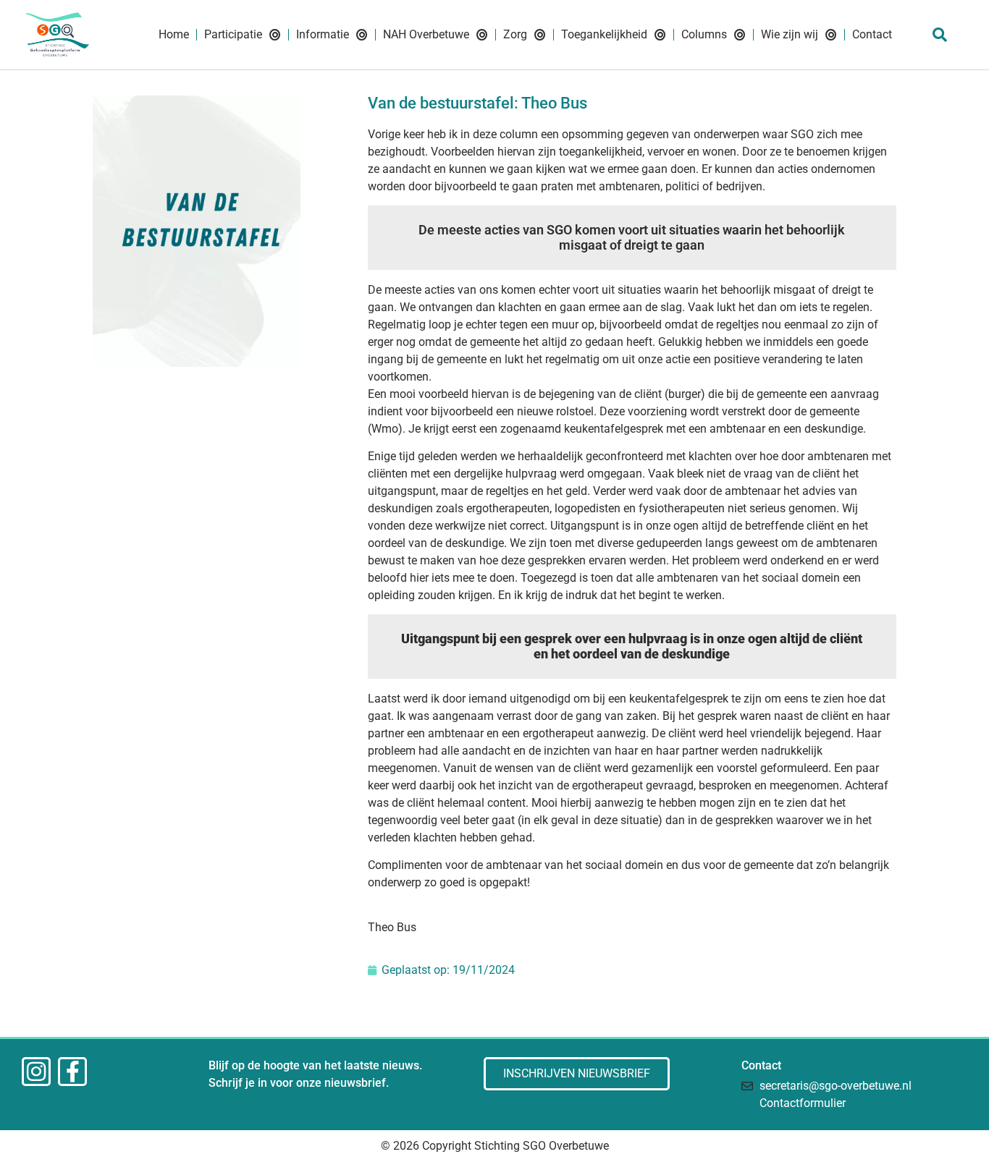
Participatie (233, 34)
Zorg (515, 34)
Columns (704, 34)
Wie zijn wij (789, 34)
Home (174, 34)
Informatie (322, 34)
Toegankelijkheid (604, 34)
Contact (872, 34)
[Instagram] (36, 1071)
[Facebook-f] (72, 1071)
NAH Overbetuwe (426, 34)
